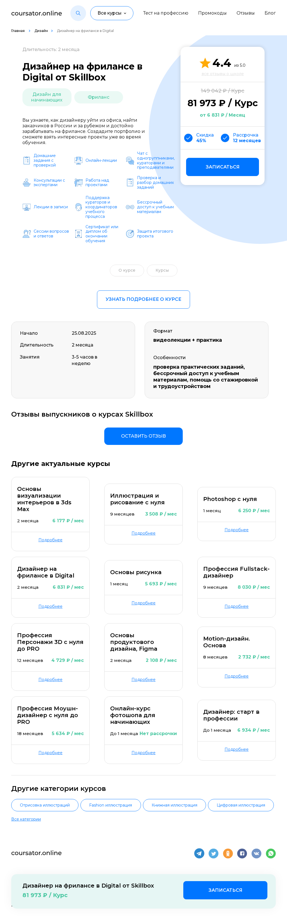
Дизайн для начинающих (47, 97)
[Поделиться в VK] (256, 853)
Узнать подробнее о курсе (143, 299)
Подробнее (50, 539)
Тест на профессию (165, 13)
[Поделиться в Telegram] (199, 853)
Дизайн (41, 31)
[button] (78, 13)
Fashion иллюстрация (110, 805)
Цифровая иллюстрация (241, 805)
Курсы (162, 270)
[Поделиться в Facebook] (242, 853)
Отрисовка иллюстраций (45, 805)
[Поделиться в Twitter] (214, 853)
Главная (18, 31)
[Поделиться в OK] (228, 853)
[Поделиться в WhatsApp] (271, 853)
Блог (270, 13)
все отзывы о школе (223, 73)
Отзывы (246, 13)
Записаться (223, 167)
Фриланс (98, 97)
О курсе (127, 270)
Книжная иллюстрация (174, 805)
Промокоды (212, 13)
